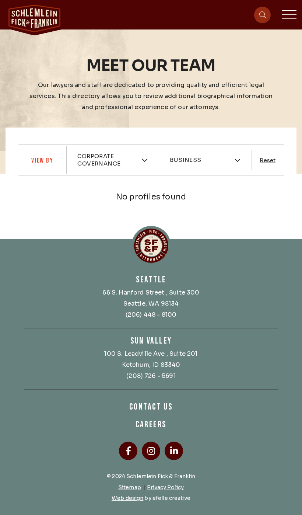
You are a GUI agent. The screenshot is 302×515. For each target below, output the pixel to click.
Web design (127, 498)
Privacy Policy (165, 487)
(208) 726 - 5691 (151, 376)
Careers (151, 424)
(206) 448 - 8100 (151, 315)
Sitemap (129, 487)
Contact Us (151, 406)
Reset (267, 160)
